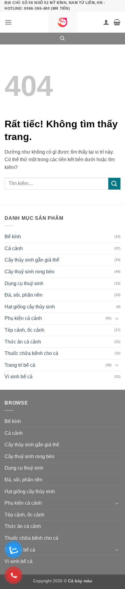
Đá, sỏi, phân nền (23, 295)
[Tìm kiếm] (62, 38)
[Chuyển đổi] (116, 318)
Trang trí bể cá (20, 365)
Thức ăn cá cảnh (23, 341)
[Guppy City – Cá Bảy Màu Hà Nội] (62, 22)
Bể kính (13, 236)
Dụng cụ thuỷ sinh (24, 283)
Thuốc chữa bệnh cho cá (31, 353)
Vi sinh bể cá (18, 376)
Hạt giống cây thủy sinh (30, 306)
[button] (8, 22)
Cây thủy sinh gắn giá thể (32, 259)
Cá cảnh (14, 248)
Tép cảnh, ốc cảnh (24, 330)
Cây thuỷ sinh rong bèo (29, 271)
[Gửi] (114, 184)
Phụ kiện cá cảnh (23, 318)
